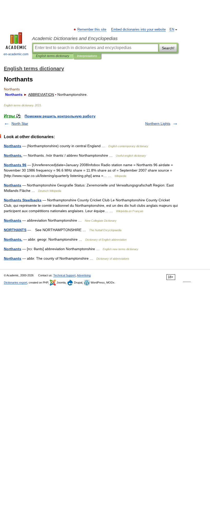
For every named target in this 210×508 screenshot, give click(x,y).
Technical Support (64, 275)
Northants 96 (15, 165)
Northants (12, 146)
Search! (168, 48)
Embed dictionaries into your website (138, 29)
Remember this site (92, 29)
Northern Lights (157, 123)
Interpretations (87, 56)
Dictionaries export (15, 282)
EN (172, 29)
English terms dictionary (52, 56)
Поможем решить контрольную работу (60, 116)
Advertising (84, 275)
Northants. (13, 155)
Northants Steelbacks (22, 200)
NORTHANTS (15, 230)
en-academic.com (16, 54)
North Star (20, 123)
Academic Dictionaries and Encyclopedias (75, 38)
